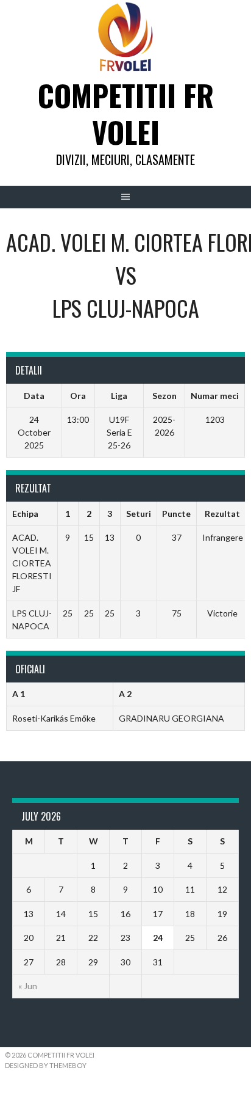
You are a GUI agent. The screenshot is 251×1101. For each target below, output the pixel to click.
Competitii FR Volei (126, 113)
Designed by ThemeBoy (46, 1065)
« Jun (27, 986)
